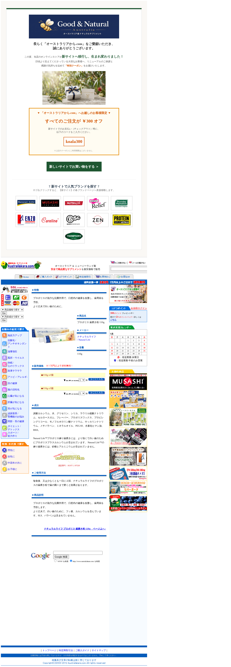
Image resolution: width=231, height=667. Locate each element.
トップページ (49, 650)
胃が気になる (15, 408)
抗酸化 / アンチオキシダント (17, 343)
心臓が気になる (16, 395)
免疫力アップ (15, 335)
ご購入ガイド (82, 650)
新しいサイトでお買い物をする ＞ (74, 166)
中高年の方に (15, 462)
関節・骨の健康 (16, 421)
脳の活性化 (13, 389)
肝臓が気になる (16, 402)
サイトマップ (99, 650)
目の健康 (12, 383)
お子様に (13, 469)
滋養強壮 (12, 351)
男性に (11, 450)
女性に (11, 456)
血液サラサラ (15, 370)
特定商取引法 (66, 650)
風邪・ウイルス (16, 357)
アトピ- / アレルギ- (17, 377)
